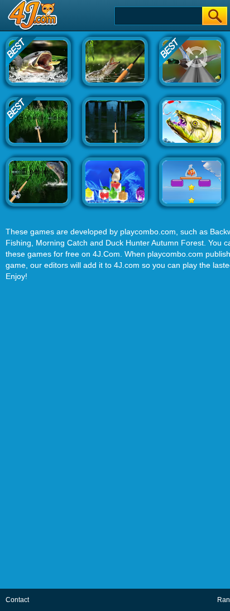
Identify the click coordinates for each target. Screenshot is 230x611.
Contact (17, 600)
